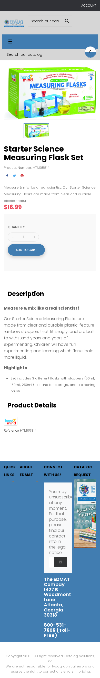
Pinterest (22, 176)
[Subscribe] (60, 562)
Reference (11, 431)
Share (7, 176)
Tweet (14, 176)
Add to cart (26, 250)
